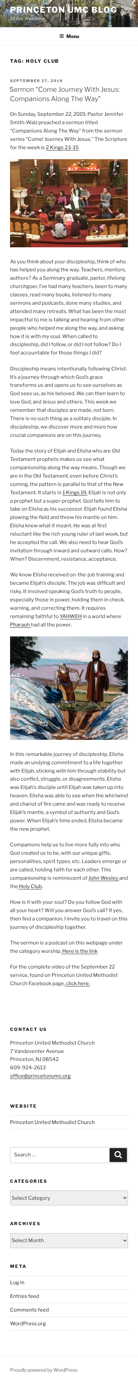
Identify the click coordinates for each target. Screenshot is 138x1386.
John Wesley (103, 878)
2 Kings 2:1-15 (62, 148)
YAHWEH (71, 616)
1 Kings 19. (75, 493)
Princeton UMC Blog (63, 10)
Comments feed (29, 1310)
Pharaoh (20, 625)
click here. (77, 984)
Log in (17, 1283)
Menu (72, 36)
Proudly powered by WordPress (43, 1370)
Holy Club (30, 886)
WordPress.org (28, 1324)
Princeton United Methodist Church (52, 1122)
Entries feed (24, 1296)
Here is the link (79, 951)
